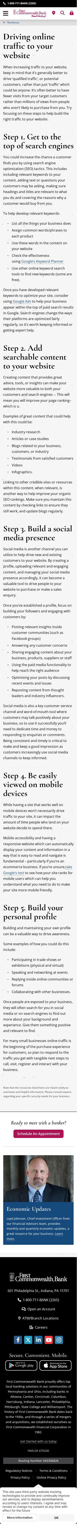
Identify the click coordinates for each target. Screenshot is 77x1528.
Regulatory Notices (19, 1471)
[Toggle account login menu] (72, 13)
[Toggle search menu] (62, 13)
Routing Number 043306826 (38, 1461)
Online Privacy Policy (51, 1477)
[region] (38, 23)
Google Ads (22, 301)
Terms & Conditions (53, 1471)
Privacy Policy (20, 1477)
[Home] (29, 13)
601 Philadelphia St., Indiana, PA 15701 (38, 1290)
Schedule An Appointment (38, 1133)
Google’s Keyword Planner (42, 261)
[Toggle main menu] (5, 13)
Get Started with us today (38, 1441)
